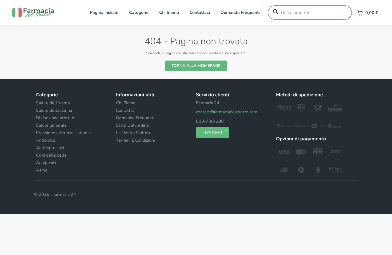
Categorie (139, 12)
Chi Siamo (169, 12)
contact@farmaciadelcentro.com (226, 112)
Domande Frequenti (240, 12)
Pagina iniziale (104, 12)
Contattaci (200, 12)
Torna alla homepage (196, 65)
